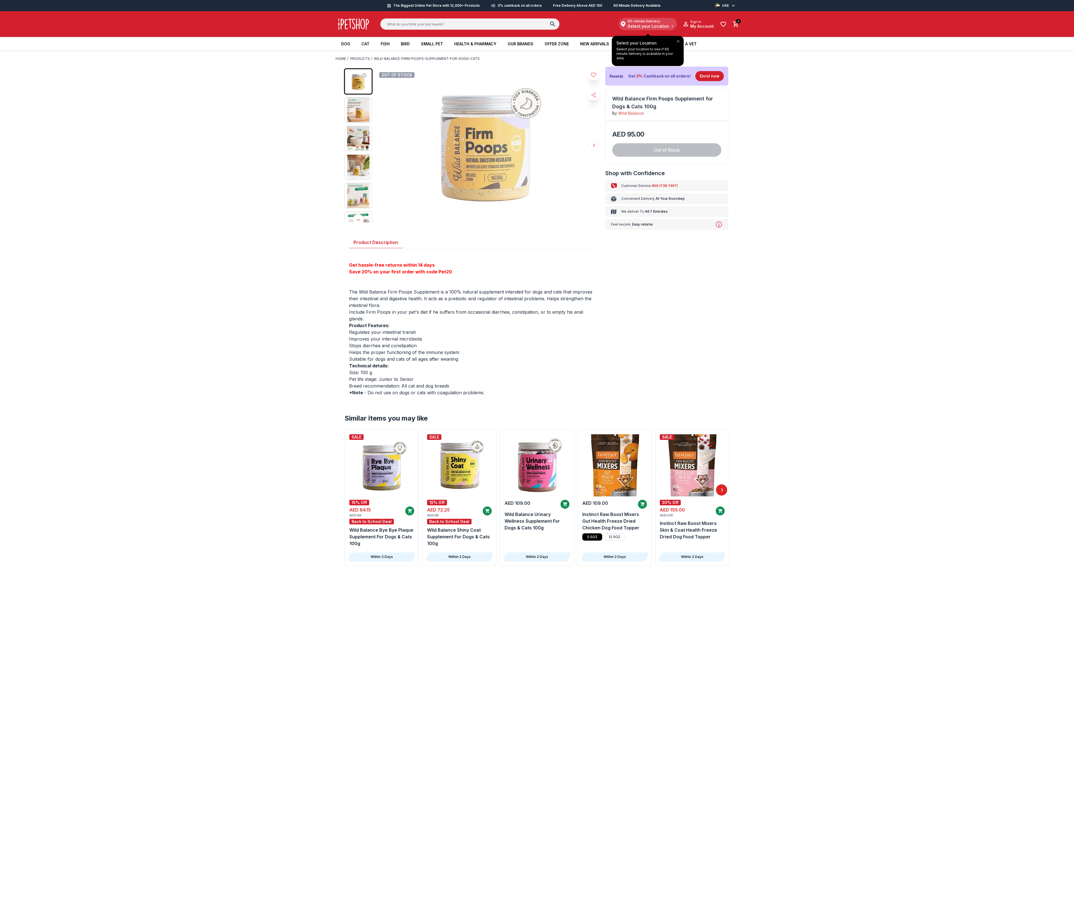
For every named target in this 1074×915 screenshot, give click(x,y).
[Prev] (352, 490)
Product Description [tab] (376, 242)
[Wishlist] (723, 24)
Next (593, 145)
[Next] (721, 490)
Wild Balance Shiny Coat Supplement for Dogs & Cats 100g (458, 536)
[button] (666, 76)
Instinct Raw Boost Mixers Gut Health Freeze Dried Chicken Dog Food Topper (610, 521)
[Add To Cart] (409, 510)
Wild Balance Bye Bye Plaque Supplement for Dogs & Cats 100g (381, 536)
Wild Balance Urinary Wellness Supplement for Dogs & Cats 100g (532, 521)
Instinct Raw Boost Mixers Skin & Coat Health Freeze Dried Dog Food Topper (688, 529)
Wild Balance (631, 113)
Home (341, 59)
